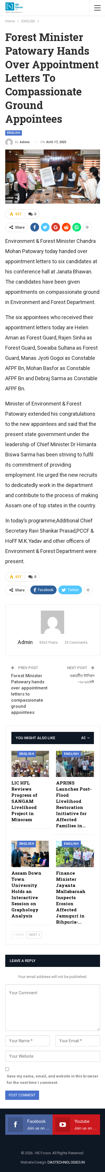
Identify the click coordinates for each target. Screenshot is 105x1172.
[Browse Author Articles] (52, 622)
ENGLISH (13, 132)
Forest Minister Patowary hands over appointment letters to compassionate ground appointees (29, 694)
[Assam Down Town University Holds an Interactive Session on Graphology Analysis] (30, 854)
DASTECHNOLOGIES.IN (66, 1162)
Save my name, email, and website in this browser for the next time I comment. (53, 1079)
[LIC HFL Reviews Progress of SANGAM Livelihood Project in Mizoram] (30, 764)
